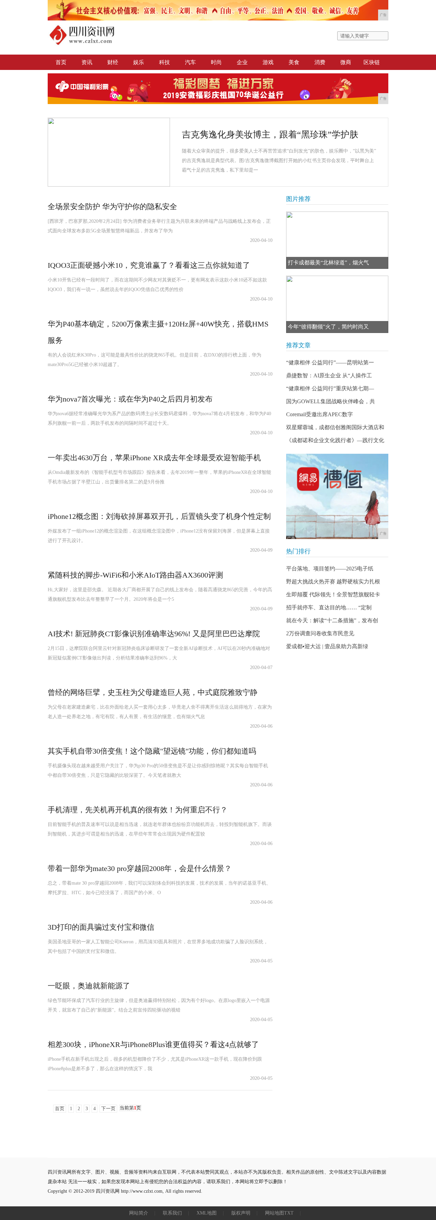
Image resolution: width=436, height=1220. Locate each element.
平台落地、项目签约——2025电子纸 (329, 568)
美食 (294, 62)
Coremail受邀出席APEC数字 (319, 414)
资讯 (86, 62)
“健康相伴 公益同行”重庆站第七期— (330, 388)
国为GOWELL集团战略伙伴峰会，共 (330, 401)
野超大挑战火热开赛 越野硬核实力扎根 (333, 581)
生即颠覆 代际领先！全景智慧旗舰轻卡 (333, 594)
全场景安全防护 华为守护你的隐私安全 (112, 206)
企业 (242, 62)
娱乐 (138, 62)
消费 (319, 62)
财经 (112, 62)
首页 (61, 62)
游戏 (268, 62)
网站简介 (138, 1213)
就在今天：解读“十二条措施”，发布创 (332, 620)
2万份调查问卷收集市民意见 (320, 633)
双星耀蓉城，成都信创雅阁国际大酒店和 (335, 427)
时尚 (216, 62)
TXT (289, 1213)
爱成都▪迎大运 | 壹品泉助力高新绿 (327, 646)
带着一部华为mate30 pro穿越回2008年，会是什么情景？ (140, 868)
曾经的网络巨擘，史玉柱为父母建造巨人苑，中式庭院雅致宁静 (153, 692)
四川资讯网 (108, 1191)
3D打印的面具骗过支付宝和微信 (101, 927)
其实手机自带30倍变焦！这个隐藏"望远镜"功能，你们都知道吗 (152, 751)
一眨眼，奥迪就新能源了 (89, 986)
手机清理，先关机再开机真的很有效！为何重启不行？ (138, 809)
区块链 (371, 62)
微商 (345, 62)
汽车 (190, 62)
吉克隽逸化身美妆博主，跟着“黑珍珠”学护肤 (270, 135)
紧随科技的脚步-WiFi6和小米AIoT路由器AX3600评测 (135, 575)
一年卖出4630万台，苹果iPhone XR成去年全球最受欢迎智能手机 (154, 457)
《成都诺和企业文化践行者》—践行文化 (335, 440)
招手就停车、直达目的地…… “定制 (329, 607)
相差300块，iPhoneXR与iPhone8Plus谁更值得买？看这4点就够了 (153, 1044)
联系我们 (172, 1213)
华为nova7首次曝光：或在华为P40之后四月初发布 (130, 399)
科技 (164, 62)
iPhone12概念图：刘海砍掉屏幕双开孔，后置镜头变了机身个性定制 (159, 516)
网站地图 (274, 1213)
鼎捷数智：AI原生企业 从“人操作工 (329, 375)
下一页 (108, 1108)
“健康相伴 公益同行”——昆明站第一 (330, 362)
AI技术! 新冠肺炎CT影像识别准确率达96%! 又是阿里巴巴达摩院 (154, 633)
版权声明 (240, 1213)
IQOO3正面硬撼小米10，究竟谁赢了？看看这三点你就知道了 (149, 265)
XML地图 (207, 1213)
